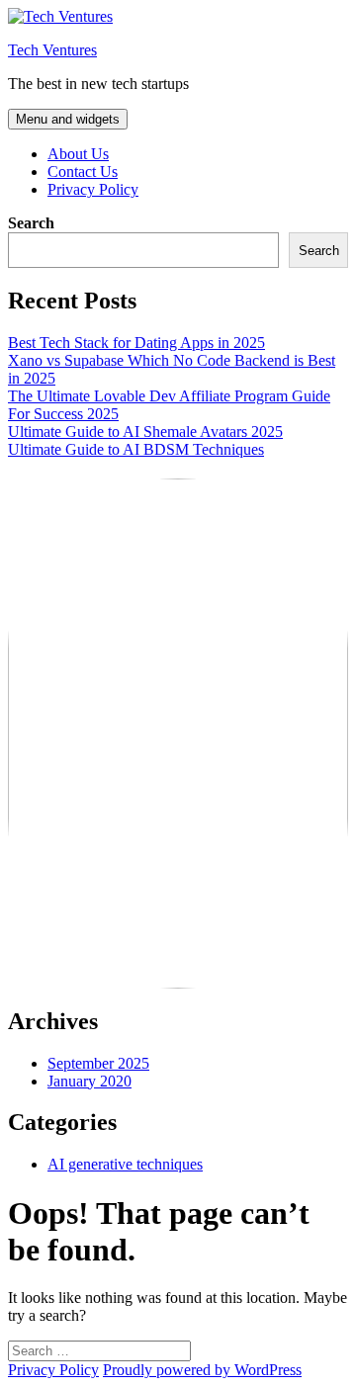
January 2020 (89, 1081)
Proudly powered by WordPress (202, 1369)
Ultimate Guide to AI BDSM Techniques (136, 449)
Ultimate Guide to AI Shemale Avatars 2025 (145, 431)
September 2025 (98, 1063)
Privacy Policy (92, 189)
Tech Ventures (52, 50)
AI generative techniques (125, 1164)
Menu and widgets (68, 119)
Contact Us (82, 171)
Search (31, 223)
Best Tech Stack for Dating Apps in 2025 (136, 342)
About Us (78, 153)
